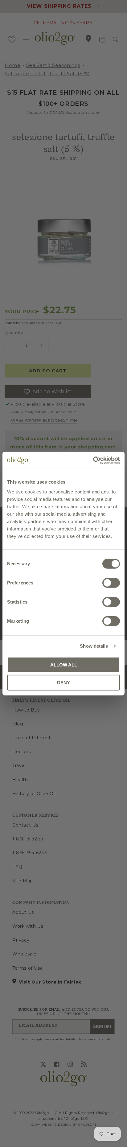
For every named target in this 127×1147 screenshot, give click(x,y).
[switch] (111, 583)
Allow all (63, 664)
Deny (63, 682)
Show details (94, 646)
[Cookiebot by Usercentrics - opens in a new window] (93, 460)
